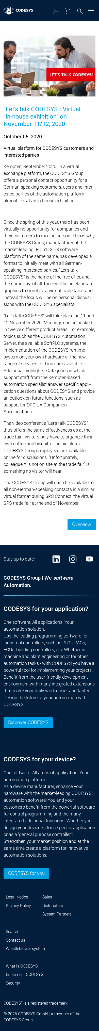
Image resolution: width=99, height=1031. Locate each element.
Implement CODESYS (24, 974)
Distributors (52, 905)
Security (13, 983)
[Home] (18, 10)
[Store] (67, 11)
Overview (81, 524)
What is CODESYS (22, 966)
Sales (47, 897)
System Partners (57, 914)
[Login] (56, 11)
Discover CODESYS (28, 722)
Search (12, 931)
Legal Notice (17, 897)
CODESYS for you (26, 873)
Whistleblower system (25, 948)
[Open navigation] (91, 10)
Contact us (15, 940)
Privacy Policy (18, 905)
